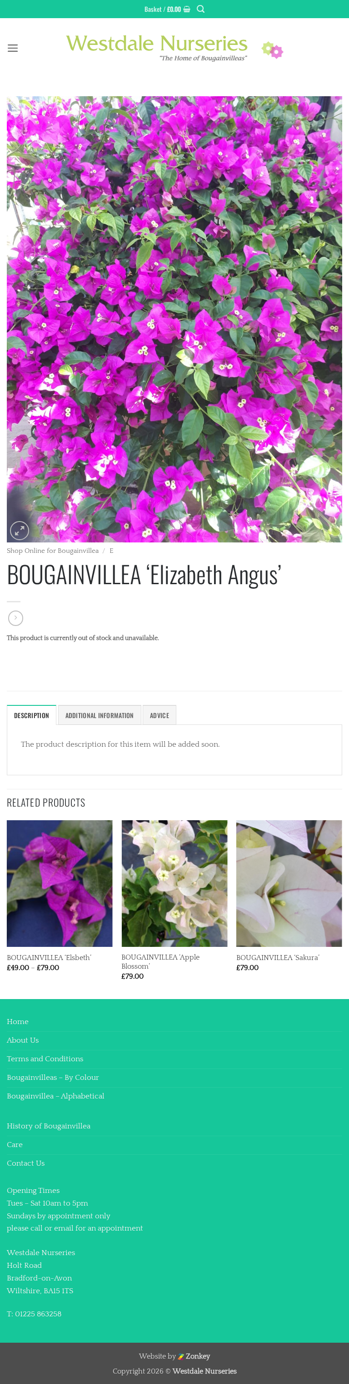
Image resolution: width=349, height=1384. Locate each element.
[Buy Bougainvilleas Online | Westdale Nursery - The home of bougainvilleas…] (174, 48)
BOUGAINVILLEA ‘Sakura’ (277, 958)
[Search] (200, 9)
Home (18, 1021)
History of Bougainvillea (48, 1126)
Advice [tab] (159, 715)
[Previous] (7, 909)
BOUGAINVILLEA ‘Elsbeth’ (49, 958)
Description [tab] (31, 715)
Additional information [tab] (99, 715)
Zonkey (197, 1356)
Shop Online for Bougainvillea (53, 551)
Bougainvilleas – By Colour (53, 1077)
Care (15, 1144)
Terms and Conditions (45, 1059)
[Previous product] (16, 618)
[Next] (342, 909)
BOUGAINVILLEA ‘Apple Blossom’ (160, 962)
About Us (23, 1040)
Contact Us (26, 1163)
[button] (167, 9)
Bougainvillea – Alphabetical (56, 1096)
